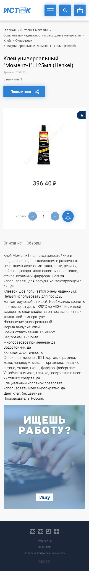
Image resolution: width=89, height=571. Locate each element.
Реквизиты (44, 540)
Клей (7, 40)
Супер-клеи (23, 40)
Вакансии (44, 546)
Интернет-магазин (34, 30)
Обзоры (33, 243)
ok (48, 531)
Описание (12, 243)
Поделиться (20, 91)
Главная (9, 30)
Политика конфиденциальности (44, 553)
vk (32, 531)
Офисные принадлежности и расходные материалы (42, 35)
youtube (56, 531)
